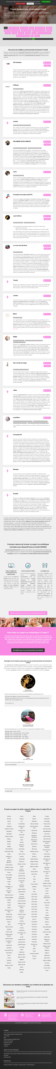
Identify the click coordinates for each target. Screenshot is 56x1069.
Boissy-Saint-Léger (9, 851)
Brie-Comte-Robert (9, 869)
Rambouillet (47, 818)
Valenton (47, 921)
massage (14, 33)
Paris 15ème (34, 906)
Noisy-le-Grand (34, 871)
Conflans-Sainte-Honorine (9, 935)
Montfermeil (34, 830)
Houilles (21, 866)
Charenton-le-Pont (9, 895)
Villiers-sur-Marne (47, 960)
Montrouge (34, 849)
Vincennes (47, 962)
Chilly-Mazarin (9, 916)
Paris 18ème (34, 914)
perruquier (28, 33)
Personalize (30, 3)
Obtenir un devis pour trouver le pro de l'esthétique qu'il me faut (28, 613)
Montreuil (34, 846)
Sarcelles (47, 878)
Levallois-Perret (21, 939)
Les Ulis (21, 937)
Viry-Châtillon (47, 965)
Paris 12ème (34, 899)
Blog (5, 1037)
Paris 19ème (34, 916)
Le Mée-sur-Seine (22, 903)
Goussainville (22, 859)
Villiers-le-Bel (47, 957)
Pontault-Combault (34, 953)
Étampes (22, 818)
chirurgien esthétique (14, 27)
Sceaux (47, 888)
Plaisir (34, 948)
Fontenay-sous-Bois (21, 831)
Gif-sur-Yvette (22, 854)
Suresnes (47, 905)
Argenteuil (9, 826)
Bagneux (9, 838)
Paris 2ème (34, 924)
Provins (34, 958)
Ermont (21, 816)
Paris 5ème (34, 931)
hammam (49, 30)
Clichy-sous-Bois (9, 926)
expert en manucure (26, 30)
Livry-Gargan (21, 947)
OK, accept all (46, 1)
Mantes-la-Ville (21, 964)
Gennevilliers (21, 849)
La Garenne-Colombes (21, 885)
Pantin (34, 889)
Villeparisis (47, 950)
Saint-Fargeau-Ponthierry (47, 846)
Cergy (9, 884)
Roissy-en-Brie (47, 823)
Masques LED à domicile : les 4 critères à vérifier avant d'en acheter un (32, 991)
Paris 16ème (34, 909)
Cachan (9, 881)
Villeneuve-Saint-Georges (47, 947)
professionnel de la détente (44, 33)
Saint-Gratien (47, 854)
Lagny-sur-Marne (21, 889)
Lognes (21, 949)
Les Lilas (22, 927)
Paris (34, 891)
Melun (34, 816)
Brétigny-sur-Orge (9, 867)
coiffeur (31, 27)
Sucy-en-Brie (47, 902)
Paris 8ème (34, 939)
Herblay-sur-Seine (22, 864)
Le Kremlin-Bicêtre (22, 900)
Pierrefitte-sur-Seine (34, 945)
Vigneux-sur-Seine (47, 931)
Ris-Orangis (47, 821)
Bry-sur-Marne (9, 874)
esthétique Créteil (7, 1057)
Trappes (47, 915)
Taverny (47, 907)
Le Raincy (22, 921)
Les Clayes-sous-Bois (21, 924)
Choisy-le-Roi (9, 919)
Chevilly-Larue (9, 914)
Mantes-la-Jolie (21, 962)
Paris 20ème (34, 921)
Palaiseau (34, 886)
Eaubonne (9, 960)
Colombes (9, 929)
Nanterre (34, 854)
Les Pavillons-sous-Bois (21, 933)
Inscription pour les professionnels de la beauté (28, 650)
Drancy (9, 955)
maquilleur (7, 33)
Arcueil (9, 823)
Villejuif (47, 934)
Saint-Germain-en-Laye (47, 850)
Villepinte (47, 952)
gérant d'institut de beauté (39, 30)
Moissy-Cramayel (34, 823)
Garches (22, 842)
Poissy (34, 951)
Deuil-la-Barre (9, 952)
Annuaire (5, 1034)
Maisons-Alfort (21, 954)
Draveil (9, 957)
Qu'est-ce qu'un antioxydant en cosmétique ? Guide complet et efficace (32, 1003)
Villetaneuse (47, 955)
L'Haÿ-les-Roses (21, 942)
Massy (21, 967)
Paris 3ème (34, 926)
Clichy (9, 924)
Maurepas (21, 969)
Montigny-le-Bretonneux (34, 836)
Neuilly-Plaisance (34, 859)
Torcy (47, 912)
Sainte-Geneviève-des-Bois (47, 842)
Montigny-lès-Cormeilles (34, 840)
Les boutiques (6, 1035)
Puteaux (47, 816)
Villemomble (47, 937)
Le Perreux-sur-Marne (21, 906)
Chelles (9, 907)
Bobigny (9, 846)
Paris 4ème (34, 929)
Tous (6, 27)
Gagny (21, 839)
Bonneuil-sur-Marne (9, 857)
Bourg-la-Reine (9, 864)
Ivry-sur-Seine (22, 873)
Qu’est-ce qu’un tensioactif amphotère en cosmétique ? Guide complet (32, 997)
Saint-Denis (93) (47, 838)
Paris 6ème (34, 934)
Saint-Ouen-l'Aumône (47, 868)
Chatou (9, 902)
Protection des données (8, 1040)
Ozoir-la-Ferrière (34, 884)
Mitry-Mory (34, 821)
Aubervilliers (9, 833)
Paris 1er (34, 919)
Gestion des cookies (8, 1042)
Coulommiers (9, 945)
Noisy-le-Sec (34, 874)
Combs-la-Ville (9, 931)
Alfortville (9, 818)
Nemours (34, 856)
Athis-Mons (9, 831)
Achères (9, 816)
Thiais (47, 910)
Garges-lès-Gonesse (21, 845)
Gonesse (22, 856)
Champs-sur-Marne (9, 891)
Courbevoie (9, 947)
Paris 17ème (34, 911)
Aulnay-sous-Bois (9, 836)
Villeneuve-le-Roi (47, 943)
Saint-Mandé (47, 856)
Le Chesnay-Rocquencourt (22, 897)
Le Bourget (21, 894)
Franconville (21, 834)
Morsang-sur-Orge (34, 851)
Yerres (46, 970)
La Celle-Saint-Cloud (22, 881)
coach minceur (24, 27)
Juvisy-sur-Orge (21, 878)
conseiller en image (40, 27)
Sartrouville (46, 880)
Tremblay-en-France (47, 918)
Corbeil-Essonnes (9, 938)
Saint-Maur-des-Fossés (47, 859)
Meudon (34, 818)
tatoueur (37, 35)
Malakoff (22, 959)
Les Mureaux (22, 930)
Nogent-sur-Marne (34, 866)
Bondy (9, 853)
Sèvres (46, 893)
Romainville (46, 826)
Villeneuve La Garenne (47, 940)
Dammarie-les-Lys (9, 950)
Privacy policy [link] (37, 3)
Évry (22, 821)
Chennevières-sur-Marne (9, 911)
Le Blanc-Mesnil (21, 891)
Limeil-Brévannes (21, 944)
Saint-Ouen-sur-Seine (47, 872)
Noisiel (34, 869)
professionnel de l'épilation (23, 35)
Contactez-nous (7, 1044)
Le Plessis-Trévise (22, 914)
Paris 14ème (34, 904)
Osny (34, 881)
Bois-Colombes (9, 848)
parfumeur (21, 33)
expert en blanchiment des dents (12, 30)
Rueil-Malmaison (47, 831)
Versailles (47, 929)
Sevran (46, 890)
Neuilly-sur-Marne (34, 861)
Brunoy (9, 872)
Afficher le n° (47, 65)
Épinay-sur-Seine (9, 965)
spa (32, 35)
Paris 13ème (34, 901)
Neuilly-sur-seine (34, 864)
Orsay (34, 879)
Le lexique (6, 1046)
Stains (47, 900)
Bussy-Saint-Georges (9, 878)
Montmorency (34, 844)
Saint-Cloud (47, 833)
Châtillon (9, 900)
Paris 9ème (34, 941)
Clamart (9, 921)
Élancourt (9, 962)
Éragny (9, 967)
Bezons (9, 843)
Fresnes (21, 837)
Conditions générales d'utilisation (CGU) (12, 1039)
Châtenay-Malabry (9, 897)
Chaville (9, 905)
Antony (9, 821)
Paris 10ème (34, 894)
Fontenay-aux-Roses (22, 827)
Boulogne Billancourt (9, 861)
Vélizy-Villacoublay (47, 926)
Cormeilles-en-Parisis (9, 942)
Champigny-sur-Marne (9, 887)
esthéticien (48, 27)
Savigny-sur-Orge (47, 885)
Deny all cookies (21, 3)
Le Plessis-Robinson (21, 911)
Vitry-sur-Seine (47, 967)
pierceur (34, 33)
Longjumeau (21, 952)
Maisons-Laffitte (21, 957)
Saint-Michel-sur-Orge (47, 864)
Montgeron (34, 833)
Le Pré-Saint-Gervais (22, 917)
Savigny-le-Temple (47, 883)
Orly (34, 876)
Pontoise (34, 956)
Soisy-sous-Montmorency (47, 896)
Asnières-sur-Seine (9, 828)
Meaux (21, 972)
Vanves (47, 924)
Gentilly (21, 851)
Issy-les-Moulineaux (21, 870)
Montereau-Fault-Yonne (34, 827)
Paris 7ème (34, 936)
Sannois (47, 875)
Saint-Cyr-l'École (47, 836)
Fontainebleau (22, 823)
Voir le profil (47, 62)
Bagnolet (9, 841)
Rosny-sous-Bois (47, 828)
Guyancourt (21, 861)
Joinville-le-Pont (21, 875)
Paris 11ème (34, 896)
